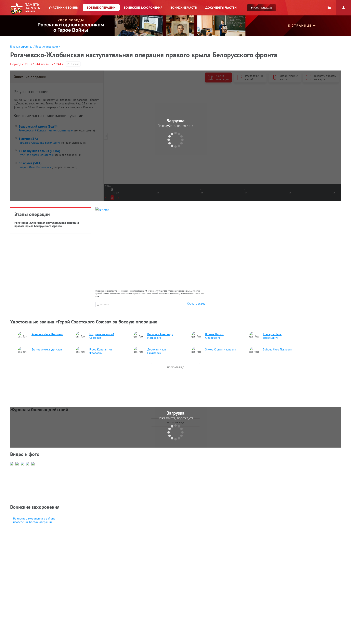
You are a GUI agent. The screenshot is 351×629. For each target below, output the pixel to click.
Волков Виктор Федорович (214, 336)
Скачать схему (196, 303)
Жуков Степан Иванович (220, 349)
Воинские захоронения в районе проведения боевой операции (34, 520)
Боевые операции (46, 46)
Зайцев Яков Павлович (277, 349)
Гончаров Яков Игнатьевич (272, 336)
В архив (75, 63)
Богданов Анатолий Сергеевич (101, 336)
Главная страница (21, 46)
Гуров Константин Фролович (100, 351)
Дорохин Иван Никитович (156, 351)
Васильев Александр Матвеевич (160, 336)
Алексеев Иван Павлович (47, 334)
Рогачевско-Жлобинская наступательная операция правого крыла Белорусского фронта (46, 224)
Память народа (25, 8)
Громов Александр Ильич (47, 349)
